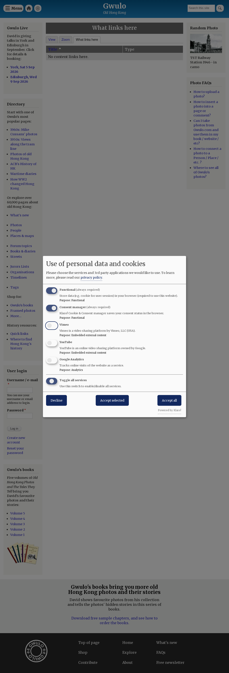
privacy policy (91, 277)
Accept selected (112, 400)
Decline (56, 400)
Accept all (169, 400)
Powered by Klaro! (169, 410)
